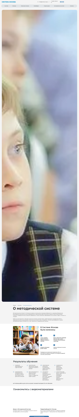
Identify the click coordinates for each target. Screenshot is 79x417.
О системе (19, 305)
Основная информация (27, 305)
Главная (14, 305)
